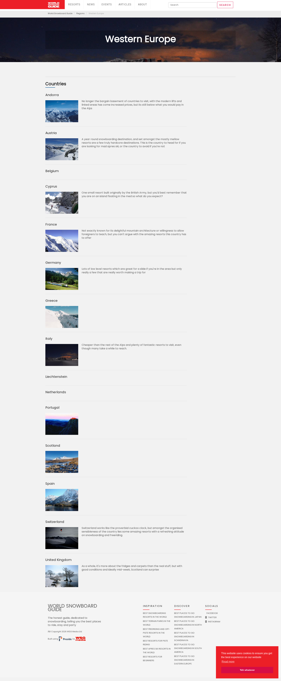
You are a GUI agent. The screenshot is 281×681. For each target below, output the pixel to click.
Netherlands (55, 392)
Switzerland (54, 521)
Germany (53, 262)
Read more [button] (228, 661)
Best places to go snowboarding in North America (188, 625)
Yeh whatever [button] (247, 670)
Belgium (52, 171)
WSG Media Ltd (74, 631)
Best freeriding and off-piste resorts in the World (156, 633)
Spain (50, 483)
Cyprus (51, 186)
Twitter (212, 617)
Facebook (212, 613)
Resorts (74, 4)
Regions (80, 13)
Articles (125, 4)
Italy (48, 338)
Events (106, 4)
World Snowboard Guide (60, 13)
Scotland (52, 445)
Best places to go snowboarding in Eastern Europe (184, 660)
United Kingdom (58, 560)
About (142, 4)
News (91, 4)
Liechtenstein (56, 376)
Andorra (52, 95)
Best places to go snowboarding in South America (188, 648)
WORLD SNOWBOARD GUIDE (72, 607)
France (51, 224)
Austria (51, 133)
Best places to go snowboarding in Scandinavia (184, 636)
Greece (51, 300)
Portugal (52, 407)
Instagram (214, 621)
